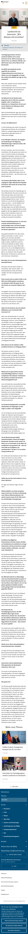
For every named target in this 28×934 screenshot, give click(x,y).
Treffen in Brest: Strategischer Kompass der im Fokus (12, 748)
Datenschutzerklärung (6, 877)
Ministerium (5, 792)
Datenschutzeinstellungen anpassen (9, 882)
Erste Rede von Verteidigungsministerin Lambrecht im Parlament (14, 774)
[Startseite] (2, 45)
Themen (3, 796)
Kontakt (3, 890)
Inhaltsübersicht (5, 894)
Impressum (3, 873)
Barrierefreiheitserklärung (7, 886)
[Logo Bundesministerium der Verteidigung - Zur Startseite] (7, 3)
